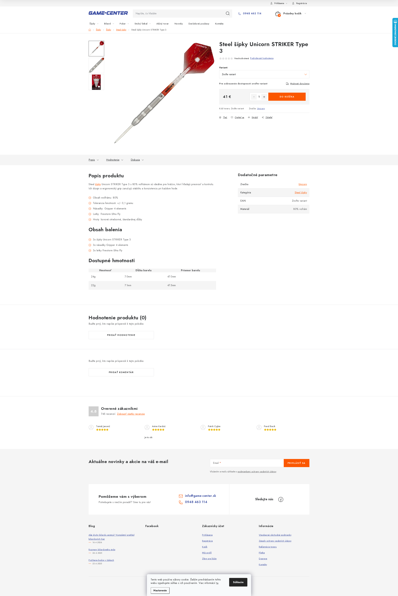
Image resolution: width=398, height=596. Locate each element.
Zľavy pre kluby (209, 558)
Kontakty (263, 564)
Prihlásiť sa (296, 463)
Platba (262, 552)
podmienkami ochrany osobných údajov (257, 471)
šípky (98, 184)
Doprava (263, 558)
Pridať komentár (121, 372)
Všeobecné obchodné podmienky (275, 535)
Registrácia (301, 3)
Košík (204, 546)
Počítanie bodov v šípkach (101, 560)
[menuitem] (96, 24)
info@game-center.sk (200, 496)
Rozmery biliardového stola (102, 549)
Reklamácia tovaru (268, 546)
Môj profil (207, 552)
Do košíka (287, 96)
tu (217, 583)
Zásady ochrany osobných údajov (275, 540)
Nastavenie (160, 590)
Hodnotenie (112, 160)
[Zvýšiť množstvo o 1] (264, 97)
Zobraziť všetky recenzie (131, 414)
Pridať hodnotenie (121, 335)
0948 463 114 (251, 13)
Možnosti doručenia (299, 83)
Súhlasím (238, 582)
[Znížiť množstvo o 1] (254, 97)
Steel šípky (301, 192)
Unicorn (261, 108)
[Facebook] (280, 499)
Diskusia (135, 160)
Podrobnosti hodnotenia (261, 58)
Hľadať (227, 13)
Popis (92, 160)
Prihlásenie (207, 535)
